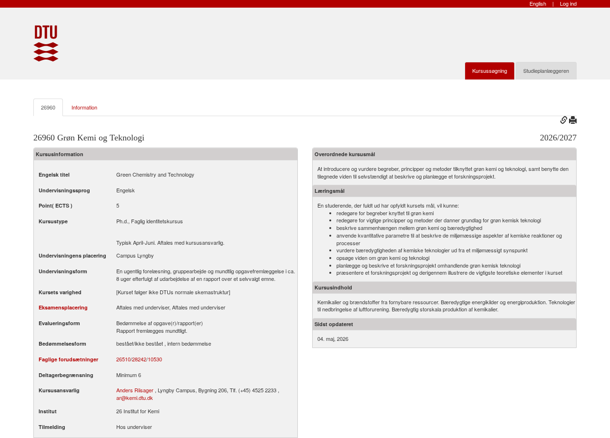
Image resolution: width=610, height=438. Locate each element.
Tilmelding (52, 426)
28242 (139, 359)
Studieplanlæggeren (546, 70)
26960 (48, 107)
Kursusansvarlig (59, 390)
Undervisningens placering (72, 255)
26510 (123, 359)
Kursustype (53, 221)
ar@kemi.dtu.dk (134, 397)
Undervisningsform (63, 271)
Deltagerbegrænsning (66, 374)
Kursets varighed (60, 292)
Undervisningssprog (64, 190)
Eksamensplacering (63, 307)
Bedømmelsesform (62, 343)
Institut (48, 411)
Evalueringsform (59, 323)
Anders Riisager (134, 390)
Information (84, 107)
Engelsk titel (54, 174)
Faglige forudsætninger (68, 359)
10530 (155, 359)
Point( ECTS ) (55, 205)
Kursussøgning (489, 70)
